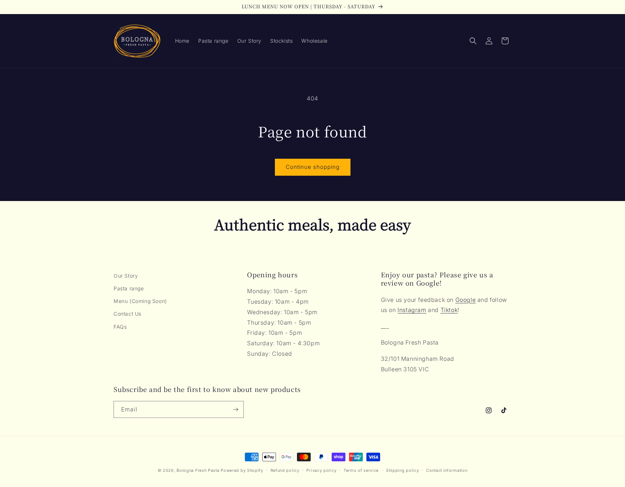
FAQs (120, 327)
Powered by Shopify (242, 470)
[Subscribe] (235, 409)
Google (465, 299)
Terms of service (361, 470)
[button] (473, 41)
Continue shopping (313, 166)
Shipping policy (402, 470)
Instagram (411, 309)
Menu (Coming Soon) (140, 301)
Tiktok (449, 309)
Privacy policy (321, 470)
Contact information (446, 470)
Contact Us (127, 314)
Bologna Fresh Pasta (198, 470)
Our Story (126, 276)
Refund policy (285, 470)
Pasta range (129, 288)
